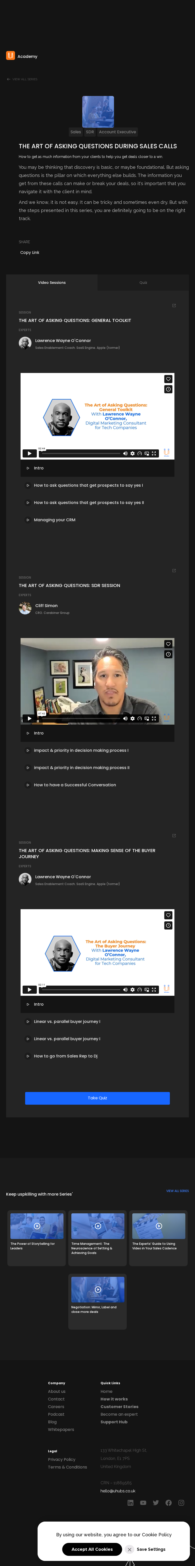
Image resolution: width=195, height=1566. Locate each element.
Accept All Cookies (92, 1549)
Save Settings (151, 1549)
